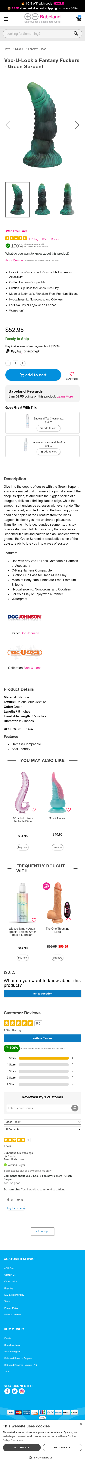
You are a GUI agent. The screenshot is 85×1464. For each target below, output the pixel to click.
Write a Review (50, 239)
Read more (17, 1440)
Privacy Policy (11, 1308)
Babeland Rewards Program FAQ (20, 1365)
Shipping (8, 1288)
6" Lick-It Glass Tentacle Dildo (23, 819)
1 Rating (33, 239)
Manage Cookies (12, 1314)
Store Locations (12, 1345)
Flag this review (16, 1208)
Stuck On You (57, 818)
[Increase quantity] (22, 363)
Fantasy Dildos (37, 49)
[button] (6, 19)
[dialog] (42, 1442)
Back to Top (41, 1231)
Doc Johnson (30, 633)
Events (7, 1338)
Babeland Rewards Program (18, 1358)
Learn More (65, 396)
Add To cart (35, 374)
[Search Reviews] (74, 1108)
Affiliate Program (12, 1351)
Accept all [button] (22, 1447)
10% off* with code (42, 3)
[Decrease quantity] (8, 363)
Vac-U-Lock (32, 668)
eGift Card (9, 1268)
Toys (7, 49)
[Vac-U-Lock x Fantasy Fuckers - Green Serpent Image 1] (42, 125)
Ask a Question (14, 260)
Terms (7, 1301)
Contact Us (10, 1274)
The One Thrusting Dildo (57, 930)
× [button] (80, 1424)
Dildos (19, 49)
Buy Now (22, 847)
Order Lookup (11, 1281)
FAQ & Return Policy (14, 1294)
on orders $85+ (42, 8)
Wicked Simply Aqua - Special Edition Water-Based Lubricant (22, 932)
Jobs (6, 1371)
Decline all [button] (62, 1447)
